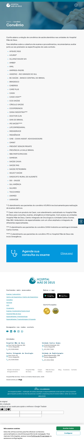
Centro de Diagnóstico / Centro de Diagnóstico (22, 297)
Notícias (9, 302)
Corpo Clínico (40, 371)
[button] (81, 221)
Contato (74, 370)
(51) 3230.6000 (13, 349)
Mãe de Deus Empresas (50, 371)
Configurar (68, 433)
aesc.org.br (42, 396)
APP (7, 305)
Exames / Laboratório (13, 294)
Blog (59, 370)
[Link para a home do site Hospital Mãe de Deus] (42, 280)
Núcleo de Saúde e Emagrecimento (13, 371)
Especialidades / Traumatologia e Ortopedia (21, 319)
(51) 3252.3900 (49, 360)
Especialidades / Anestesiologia (16, 316)
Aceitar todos (68, 428)
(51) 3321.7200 (49, 349)
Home (8, 22)
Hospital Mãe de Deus (13, 314)
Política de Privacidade (40, 436)
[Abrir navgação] (76, 5)
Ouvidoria (66, 370)
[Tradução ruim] (7, 409)
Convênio (9, 300)
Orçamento (10, 308)
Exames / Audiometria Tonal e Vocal (18, 311)
